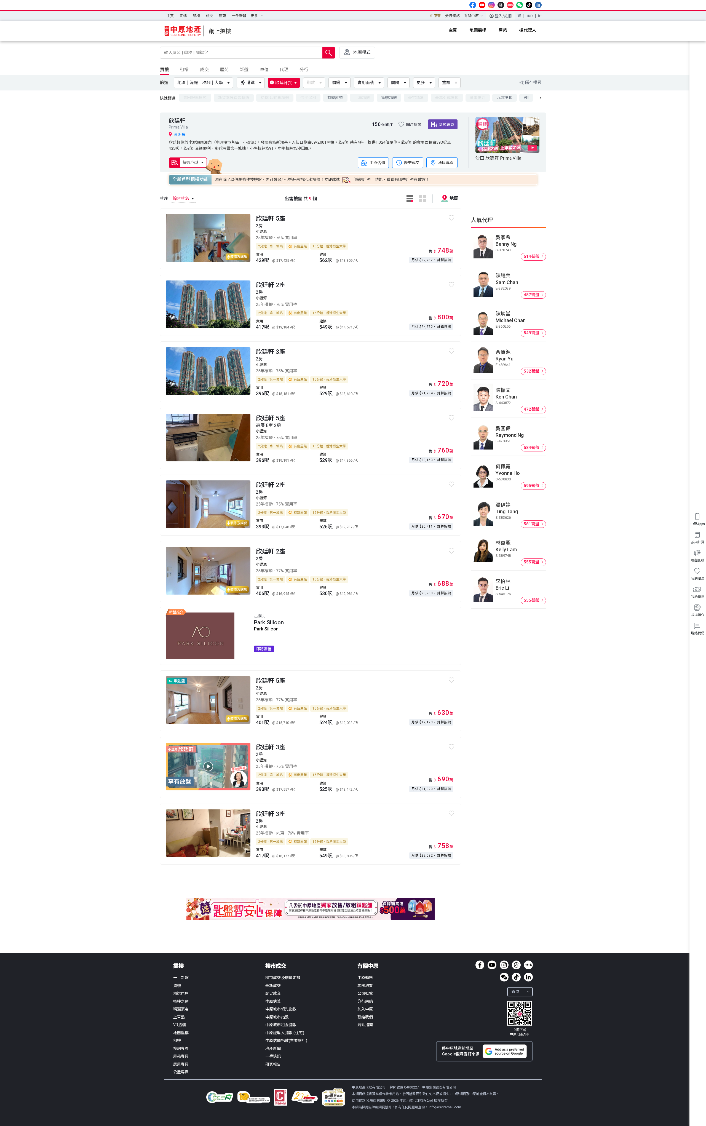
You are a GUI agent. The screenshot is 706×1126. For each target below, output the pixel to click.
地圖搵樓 (181, 1033)
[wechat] (519, 5)
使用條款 (359, 1101)
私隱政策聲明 (376, 1101)
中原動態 (365, 977)
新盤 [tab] (244, 69)
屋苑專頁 (446, 124)
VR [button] (526, 97)
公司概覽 (365, 993)
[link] (519, 1019)
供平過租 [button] (308, 97)
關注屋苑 (413, 124)
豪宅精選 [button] (416, 97)
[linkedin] (538, 5)
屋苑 (222, 16)
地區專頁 (446, 162)
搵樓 (178, 966)
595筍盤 (532, 485)
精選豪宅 (181, 1009)
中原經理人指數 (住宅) (284, 1033)
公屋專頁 (181, 1072)
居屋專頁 (181, 1064)
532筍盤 (532, 371)
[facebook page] (472, 5)
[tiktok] (529, 5)
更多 (421, 82)
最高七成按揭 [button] (447, 97)
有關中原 (367, 966)
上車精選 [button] (362, 97)
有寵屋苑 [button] (335, 97)
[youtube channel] (482, 5)
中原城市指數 (277, 1017)
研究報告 (273, 1064)
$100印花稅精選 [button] (275, 97)
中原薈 (435, 16)
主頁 (170, 16)
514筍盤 (532, 256)
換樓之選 (181, 1001)
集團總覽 (365, 985)
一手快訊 (273, 1056)
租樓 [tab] (184, 69)
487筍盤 (532, 294)
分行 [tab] (303, 69)
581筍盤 (532, 523)
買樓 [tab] (164, 69)
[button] (204, 83)
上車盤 (179, 1017)
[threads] (501, 5)
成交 (209, 16)
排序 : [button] (175, 198)
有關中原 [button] (471, 16)
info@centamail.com (445, 1107)
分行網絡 (452, 16)
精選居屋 (181, 993)
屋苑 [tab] (224, 69)
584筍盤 (532, 447)
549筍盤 (532, 332)
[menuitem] (170, 16)
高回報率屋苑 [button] (195, 97)
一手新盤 (239, 16)
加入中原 (365, 1009)
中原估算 (273, 1001)
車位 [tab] (264, 69)
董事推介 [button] (478, 97)
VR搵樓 (179, 1025)
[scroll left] (540, 98)
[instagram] (491, 5)
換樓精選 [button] (389, 97)
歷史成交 (412, 162)
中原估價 (377, 162)
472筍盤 (532, 409)
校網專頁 (181, 1048)
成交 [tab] (204, 69)
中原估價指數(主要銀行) (286, 1040)
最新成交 (273, 985)
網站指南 (365, 1025)
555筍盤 (532, 562)
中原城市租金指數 (280, 1025)
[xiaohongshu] (510, 5)
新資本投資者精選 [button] (233, 97)
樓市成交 (275, 966)
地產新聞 (273, 1048)
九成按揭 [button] (504, 97)
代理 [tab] (284, 69)
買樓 (183, 16)
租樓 (196, 16)
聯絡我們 (365, 1017)
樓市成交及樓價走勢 (282, 977)
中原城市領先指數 (280, 1009)
